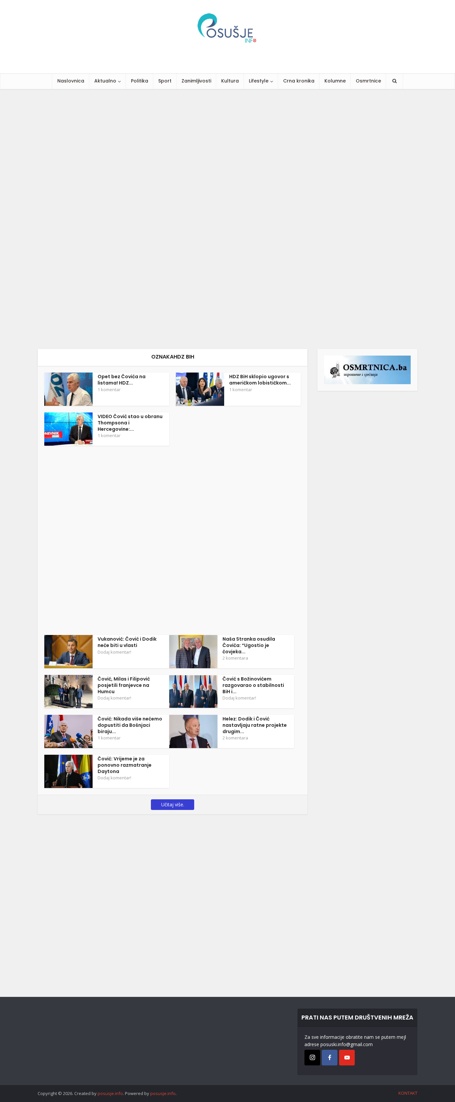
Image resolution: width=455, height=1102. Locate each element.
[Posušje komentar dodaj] (367, 369)
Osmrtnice (368, 81)
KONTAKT (407, 1093)
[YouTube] (347, 1057)
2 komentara (235, 658)
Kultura (230, 81)
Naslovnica (70, 81)
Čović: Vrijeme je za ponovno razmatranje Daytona (125, 765)
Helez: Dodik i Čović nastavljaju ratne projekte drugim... (255, 725)
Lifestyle (258, 81)
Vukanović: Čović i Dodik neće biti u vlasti (127, 642)
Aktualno (105, 81)
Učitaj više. (172, 804)
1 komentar (109, 390)
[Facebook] (329, 1057)
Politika (139, 81)
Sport (165, 81)
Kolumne (335, 81)
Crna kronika (298, 81)
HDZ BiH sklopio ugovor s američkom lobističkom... (260, 379)
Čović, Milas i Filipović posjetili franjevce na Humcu (124, 685)
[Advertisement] (200, 219)
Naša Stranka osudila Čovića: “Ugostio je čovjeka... (249, 645)
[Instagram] (312, 1057)
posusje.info (110, 1093)
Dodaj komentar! (114, 652)
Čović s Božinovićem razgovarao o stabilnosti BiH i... (253, 685)
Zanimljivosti (196, 81)
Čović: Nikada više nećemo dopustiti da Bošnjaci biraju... (130, 725)
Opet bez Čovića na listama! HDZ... (122, 379)
